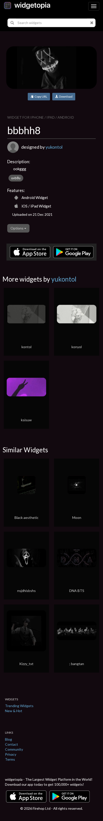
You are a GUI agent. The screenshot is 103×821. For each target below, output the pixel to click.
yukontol (54, 147)
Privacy (10, 754)
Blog (8, 739)
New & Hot (13, 711)
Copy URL (40, 96)
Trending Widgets (19, 706)
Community (14, 749)
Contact (11, 744)
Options (17, 228)
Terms (10, 759)
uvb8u (15, 178)
